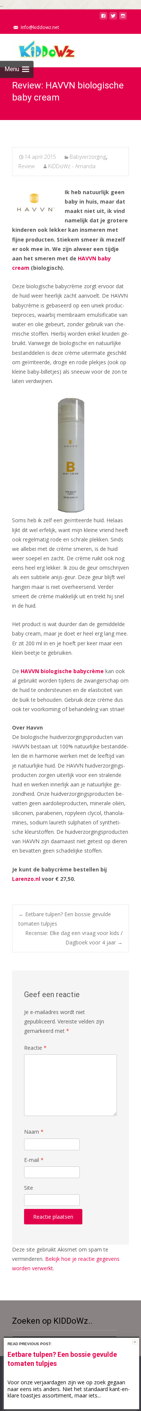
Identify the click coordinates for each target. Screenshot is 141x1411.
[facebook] (103, 17)
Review (26, 166)
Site (28, 1187)
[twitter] (113, 17)
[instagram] (123, 17)
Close (134, 1342)
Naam (34, 1131)
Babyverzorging (88, 156)
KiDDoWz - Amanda (72, 166)
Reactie (35, 1047)
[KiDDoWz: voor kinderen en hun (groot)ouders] (39, 49)
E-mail (34, 1159)
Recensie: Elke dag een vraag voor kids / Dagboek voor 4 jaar (74, 937)
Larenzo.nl (26, 878)
